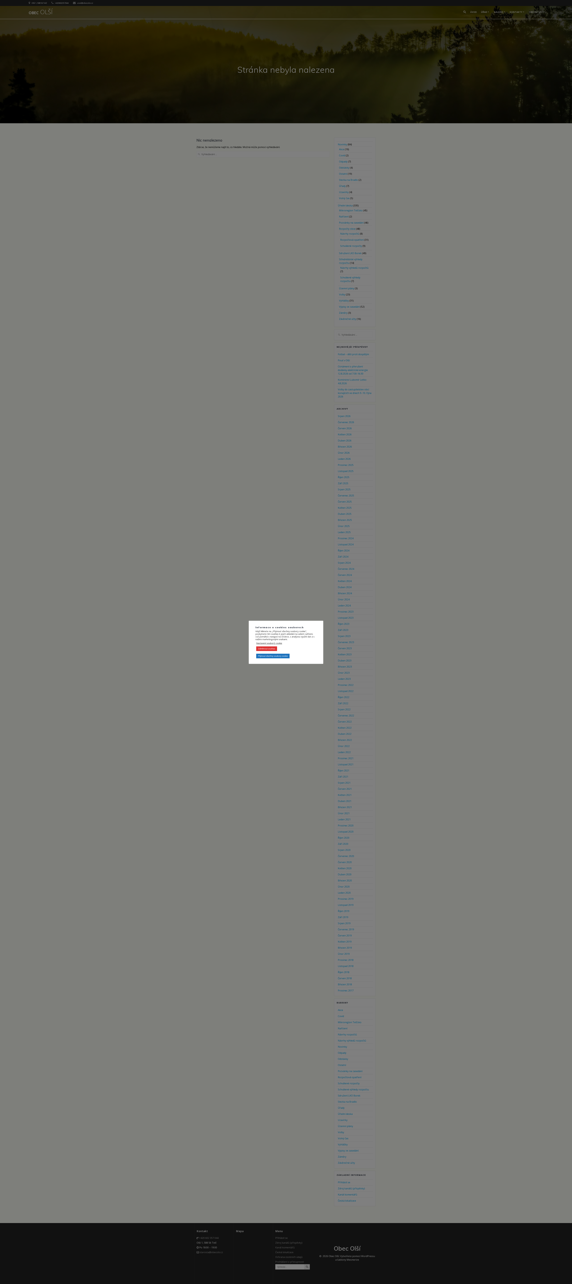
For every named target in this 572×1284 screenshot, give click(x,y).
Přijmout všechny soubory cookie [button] (273, 656)
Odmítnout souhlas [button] (266, 648)
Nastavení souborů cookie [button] (269, 643)
